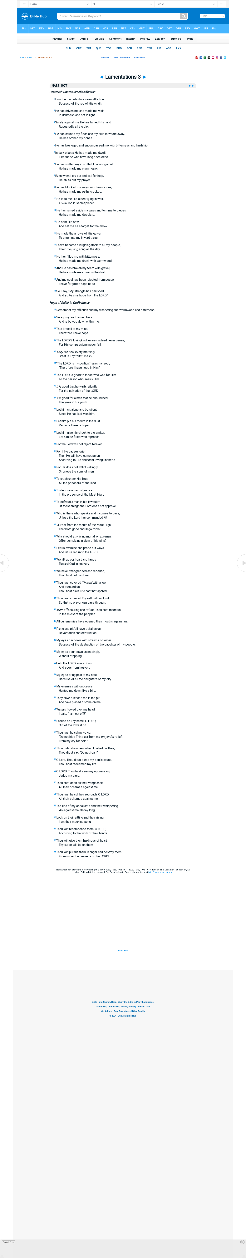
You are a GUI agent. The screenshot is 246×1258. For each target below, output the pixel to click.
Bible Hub (123, 950)
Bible (22, 57)
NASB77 (31, 57)
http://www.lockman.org (160, 872)
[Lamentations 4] (241, 571)
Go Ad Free (8, 1242)
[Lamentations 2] (5, 571)
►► (192, 85)
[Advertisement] (123, 925)
